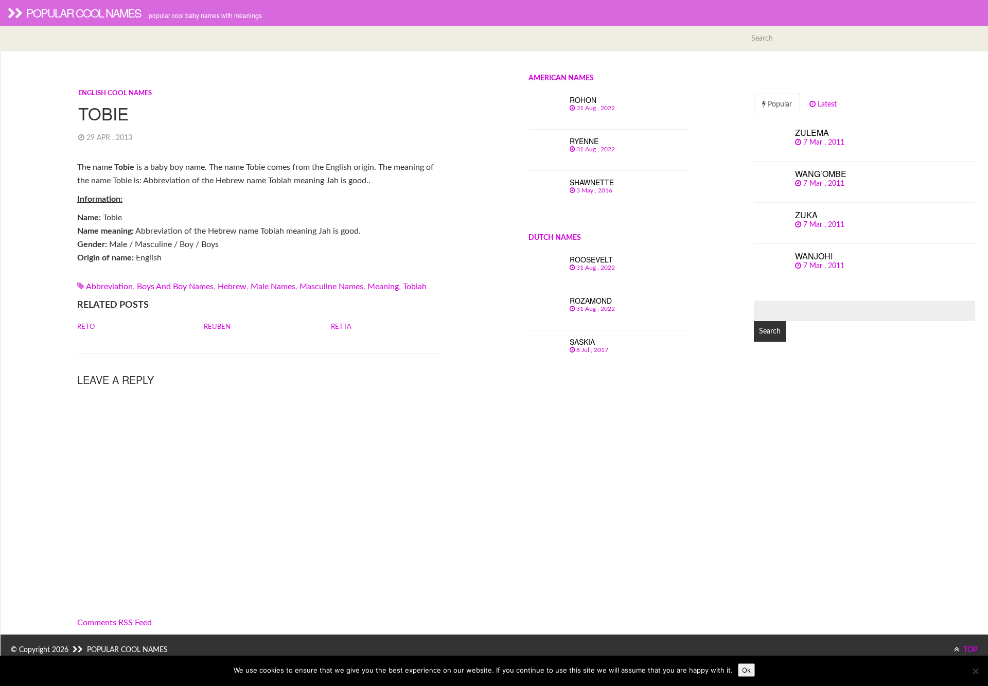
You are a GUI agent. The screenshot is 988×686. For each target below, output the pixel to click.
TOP (970, 650)
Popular (779, 104)
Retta (341, 327)
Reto (86, 327)
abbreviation (109, 287)
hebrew (232, 287)
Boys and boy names (175, 287)
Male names (273, 287)
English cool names (115, 93)
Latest (826, 104)
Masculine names (331, 287)
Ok (746, 670)
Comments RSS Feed (114, 623)
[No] (975, 671)
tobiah (415, 287)
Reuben (217, 327)
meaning (383, 287)
